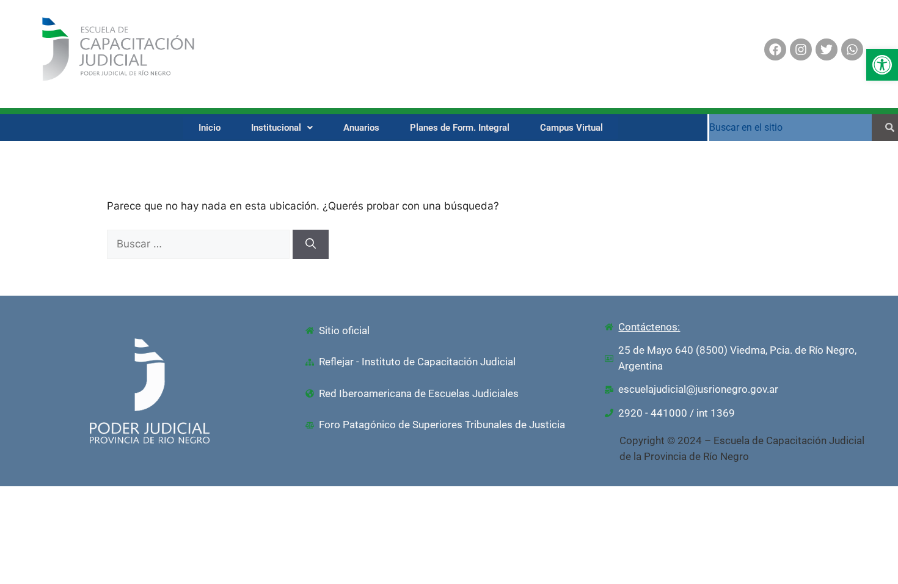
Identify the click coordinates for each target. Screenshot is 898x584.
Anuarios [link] (361, 127)
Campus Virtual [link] (571, 127)
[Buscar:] (200, 244)
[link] (882, 65)
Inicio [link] (210, 127)
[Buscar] (311, 244)
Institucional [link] (276, 127)
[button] (282, 128)
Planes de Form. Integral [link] (459, 127)
